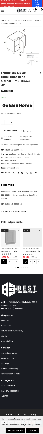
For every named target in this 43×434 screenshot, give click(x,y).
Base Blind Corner (19, 154)
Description (7, 185)
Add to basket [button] (11, 261)
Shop (10, 20)
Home (3, 20)
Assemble (12, 248)
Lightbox (37, 60)
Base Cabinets (34, 154)
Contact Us (6, 326)
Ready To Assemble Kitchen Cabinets (16, 163)
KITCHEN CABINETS (8, 160)
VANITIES (4, 396)
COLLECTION (6, 157)
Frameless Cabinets (21, 157)
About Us (5, 320)
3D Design (5, 363)
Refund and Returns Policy (12, 331)
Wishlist (4, 336)
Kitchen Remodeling (9, 368)
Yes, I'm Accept (15, 430)
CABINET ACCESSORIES (10, 391)
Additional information (13, 211)
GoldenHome (17, 105)
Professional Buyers (9, 353)
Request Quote (7, 358)
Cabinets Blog (7, 341)
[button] (15, 267)
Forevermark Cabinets (10, 374)
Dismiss (32, 430)
